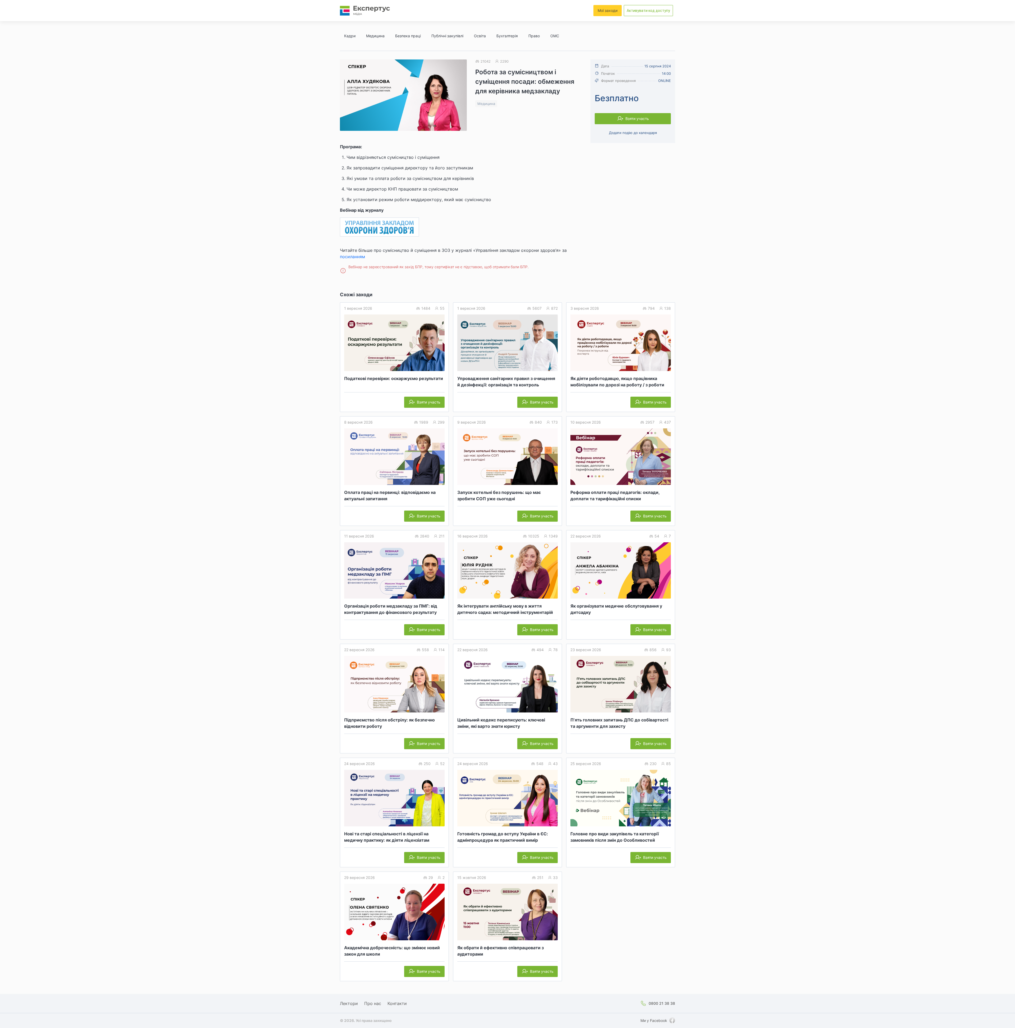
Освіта (480, 36)
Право (534, 36)
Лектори (349, 1003)
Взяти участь (637, 118)
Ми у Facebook (653, 1020)
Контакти (397, 1003)
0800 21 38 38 (662, 1003)
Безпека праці (408, 36)
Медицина (375, 36)
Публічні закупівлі (447, 36)
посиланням (352, 256)
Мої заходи (607, 10)
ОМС (554, 36)
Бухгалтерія (507, 36)
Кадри (350, 36)
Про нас (372, 1003)
